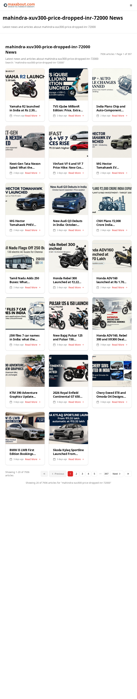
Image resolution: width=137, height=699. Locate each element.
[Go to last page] (128, 474)
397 (106, 473)
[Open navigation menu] (131, 5)
